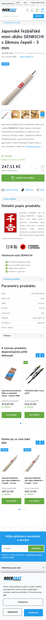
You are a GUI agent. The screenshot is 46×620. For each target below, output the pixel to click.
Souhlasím (33, 612)
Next (42, 355)
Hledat (38, 16)
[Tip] (34, 374)
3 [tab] (25, 423)
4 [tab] (26, 509)
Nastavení (23, 602)
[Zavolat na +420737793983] (27, 10)
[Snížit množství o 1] (42, 170)
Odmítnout (13, 612)
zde (4, 595)
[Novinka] (11, 461)
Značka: (26, 57)
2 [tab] (23, 423)
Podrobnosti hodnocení (35, 53)
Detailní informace (33, 146)
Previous (38, 355)
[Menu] (42, 10)
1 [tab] (20, 423)
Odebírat (36, 548)
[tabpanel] (11, 390)
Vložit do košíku (25, 178)
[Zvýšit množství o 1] (42, 166)
